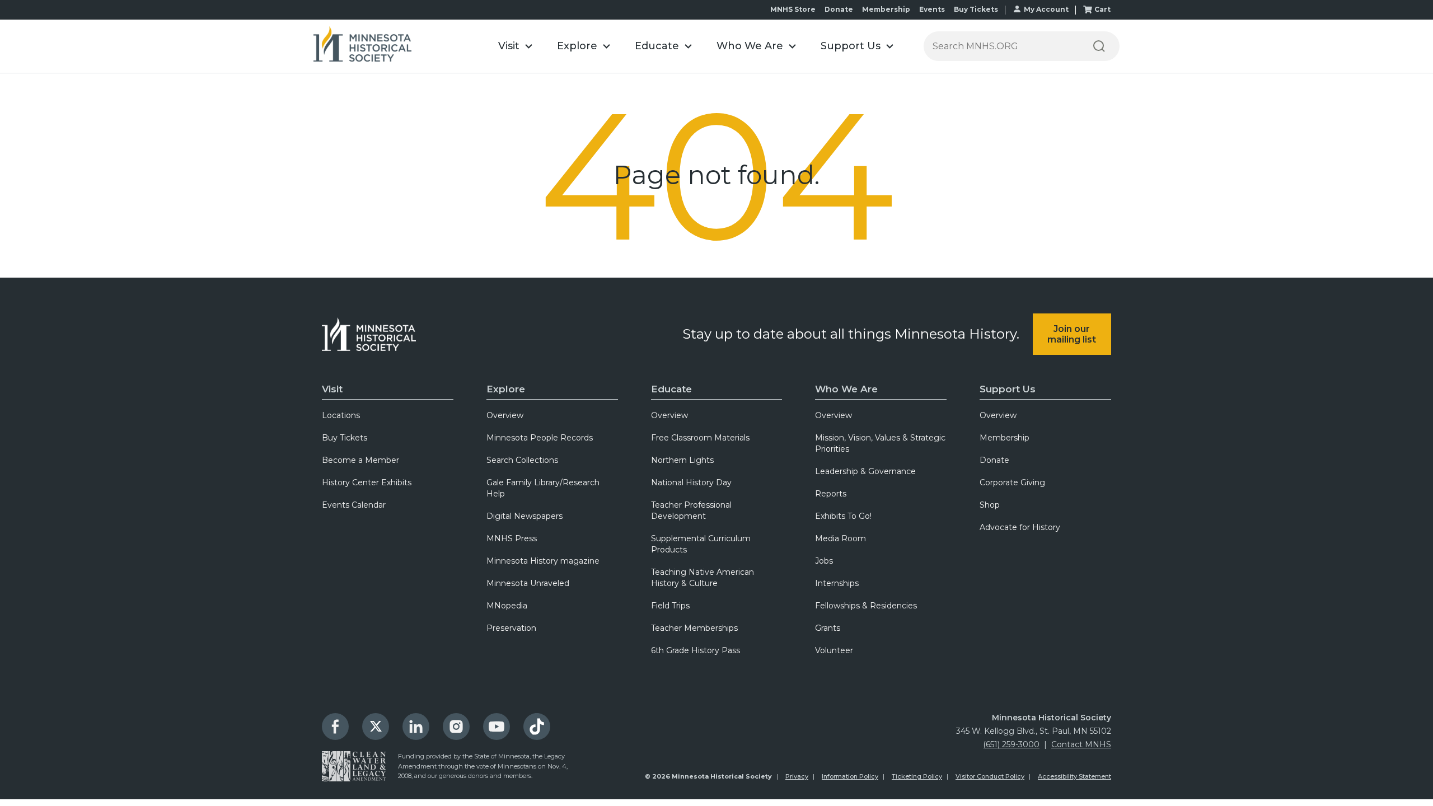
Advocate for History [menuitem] (1020, 527)
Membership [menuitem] (1004, 438)
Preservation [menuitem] (511, 628)
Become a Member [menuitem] (360, 460)
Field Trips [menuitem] (670, 606)
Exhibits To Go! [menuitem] (843, 516)
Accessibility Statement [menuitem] (1074, 776)
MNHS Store (793, 9)
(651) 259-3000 (1011, 744)
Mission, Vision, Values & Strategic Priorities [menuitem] (880, 443)
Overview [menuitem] (504, 415)
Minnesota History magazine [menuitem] (543, 561)
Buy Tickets (976, 9)
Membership (886, 9)
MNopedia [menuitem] (506, 606)
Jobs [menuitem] (824, 561)
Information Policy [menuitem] (850, 776)
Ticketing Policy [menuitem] (917, 776)
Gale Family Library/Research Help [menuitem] (543, 488)
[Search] (1099, 46)
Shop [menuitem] (990, 505)
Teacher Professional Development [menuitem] (691, 510)
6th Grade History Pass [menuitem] (695, 650)
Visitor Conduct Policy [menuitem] (990, 776)
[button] (515, 46)
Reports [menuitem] (830, 494)
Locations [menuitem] (341, 415)
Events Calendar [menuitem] (354, 505)
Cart (1102, 9)
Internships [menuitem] (837, 583)
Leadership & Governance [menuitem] (865, 471)
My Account (1046, 9)
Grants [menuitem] (827, 628)
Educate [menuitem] (671, 389)
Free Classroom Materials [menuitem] (700, 438)
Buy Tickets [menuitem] (344, 438)
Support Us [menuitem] (1008, 389)
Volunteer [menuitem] (834, 650)
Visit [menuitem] (332, 389)
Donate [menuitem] (994, 460)
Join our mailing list (1071, 334)
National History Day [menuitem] (691, 482)
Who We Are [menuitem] (846, 389)
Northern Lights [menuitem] (682, 460)
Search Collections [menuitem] (522, 460)
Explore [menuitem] (505, 389)
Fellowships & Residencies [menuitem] (866, 606)
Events (932, 9)
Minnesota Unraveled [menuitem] (527, 583)
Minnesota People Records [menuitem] (539, 438)
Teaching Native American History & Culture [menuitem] (702, 577)
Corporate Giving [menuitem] (1012, 482)
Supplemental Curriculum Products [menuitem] (701, 544)
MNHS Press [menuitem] (511, 538)
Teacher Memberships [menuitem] (694, 628)
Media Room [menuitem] (840, 538)
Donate (839, 9)
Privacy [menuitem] (796, 776)
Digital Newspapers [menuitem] (524, 516)
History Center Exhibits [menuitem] (366, 482)
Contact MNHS (1081, 744)
